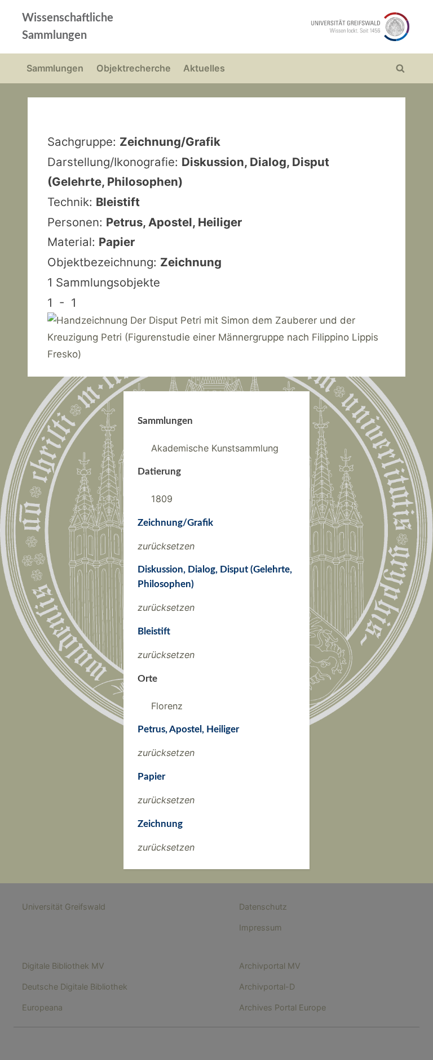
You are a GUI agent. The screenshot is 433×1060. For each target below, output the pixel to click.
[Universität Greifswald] (294, 26)
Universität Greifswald (63, 906)
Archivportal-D (267, 986)
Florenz (167, 706)
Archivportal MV (270, 965)
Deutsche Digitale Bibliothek (74, 986)
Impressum (260, 927)
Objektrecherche (133, 68)
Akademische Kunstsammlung (215, 448)
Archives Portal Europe (282, 1007)
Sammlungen (54, 68)
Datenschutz (263, 906)
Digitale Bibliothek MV (63, 965)
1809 (162, 498)
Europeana (42, 1007)
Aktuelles (204, 68)
